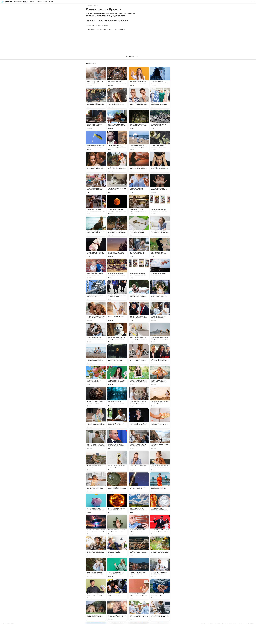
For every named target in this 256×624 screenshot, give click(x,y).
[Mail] (2, 1)
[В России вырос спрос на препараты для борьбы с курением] (139, 184)
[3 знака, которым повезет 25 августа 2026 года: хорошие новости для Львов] (160, 290)
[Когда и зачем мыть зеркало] (117, 312)
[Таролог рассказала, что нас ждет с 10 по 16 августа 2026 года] (160, 205)
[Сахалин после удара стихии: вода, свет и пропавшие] (139, 568)
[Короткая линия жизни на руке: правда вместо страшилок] (117, 525)
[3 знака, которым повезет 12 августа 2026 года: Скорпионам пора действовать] (96, 547)
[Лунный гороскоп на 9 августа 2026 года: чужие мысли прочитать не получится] (139, 397)
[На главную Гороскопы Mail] (7, 1)
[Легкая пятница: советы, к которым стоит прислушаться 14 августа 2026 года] (139, 141)
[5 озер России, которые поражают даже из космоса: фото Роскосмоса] (160, 248)
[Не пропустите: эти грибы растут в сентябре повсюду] (160, 589)
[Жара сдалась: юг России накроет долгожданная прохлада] (96, 205)
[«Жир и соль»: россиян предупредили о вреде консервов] (117, 482)
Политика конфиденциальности (247, 623)
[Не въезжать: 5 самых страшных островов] (160, 440)
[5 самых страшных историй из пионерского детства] (117, 461)
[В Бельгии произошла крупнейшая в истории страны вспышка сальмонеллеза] (160, 418)
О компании (7, 623)
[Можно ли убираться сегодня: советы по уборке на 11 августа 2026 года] (96, 418)
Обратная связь (224, 623)
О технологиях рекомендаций (234, 623)
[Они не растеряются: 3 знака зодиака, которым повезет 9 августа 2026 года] (160, 376)
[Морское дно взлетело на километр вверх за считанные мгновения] (139, 504)
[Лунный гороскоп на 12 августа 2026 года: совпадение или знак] (139, 376)
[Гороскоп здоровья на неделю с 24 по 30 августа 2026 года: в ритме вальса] (117, 269)
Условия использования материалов (213, 623)
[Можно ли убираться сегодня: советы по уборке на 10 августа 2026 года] (96, 440)
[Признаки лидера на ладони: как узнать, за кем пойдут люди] (117, 611)
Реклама (12, 623)
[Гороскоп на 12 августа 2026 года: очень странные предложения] (117, 547)
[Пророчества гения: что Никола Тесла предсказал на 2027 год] (117, 333)
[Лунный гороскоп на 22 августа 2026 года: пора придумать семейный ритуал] (139, 440)
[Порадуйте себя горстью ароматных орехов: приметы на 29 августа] (139, 547)
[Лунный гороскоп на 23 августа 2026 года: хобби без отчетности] (160, 611)
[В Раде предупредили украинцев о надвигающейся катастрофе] (96, 141)
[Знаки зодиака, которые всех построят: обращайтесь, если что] (139, 611)
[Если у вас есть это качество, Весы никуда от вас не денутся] (96, 354)
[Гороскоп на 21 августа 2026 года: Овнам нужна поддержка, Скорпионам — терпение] (139, 589)
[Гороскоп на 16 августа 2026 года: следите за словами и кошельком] (139, 525)
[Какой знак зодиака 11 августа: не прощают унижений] (96, 269)
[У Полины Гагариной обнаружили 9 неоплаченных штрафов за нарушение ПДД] (139, 418)
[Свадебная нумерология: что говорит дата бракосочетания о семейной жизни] (117, 162)
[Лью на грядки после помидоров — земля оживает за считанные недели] (160, 547)
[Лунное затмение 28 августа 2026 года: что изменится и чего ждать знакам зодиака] (117, 205)
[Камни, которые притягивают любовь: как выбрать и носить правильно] (96, 568)
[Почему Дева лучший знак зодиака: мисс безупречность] (96, 333)
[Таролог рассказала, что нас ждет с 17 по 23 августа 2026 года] (139, 269)
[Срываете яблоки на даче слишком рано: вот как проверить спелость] (96, 376)
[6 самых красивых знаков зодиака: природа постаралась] (139, 205)
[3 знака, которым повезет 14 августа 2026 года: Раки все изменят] (117, 568)
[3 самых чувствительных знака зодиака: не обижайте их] (96, 77)
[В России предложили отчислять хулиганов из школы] (117, 290)
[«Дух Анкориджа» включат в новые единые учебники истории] (139, 312)
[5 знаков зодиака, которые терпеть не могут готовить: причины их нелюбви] (117, 98)
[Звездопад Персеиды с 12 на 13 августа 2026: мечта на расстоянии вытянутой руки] (139, 482)
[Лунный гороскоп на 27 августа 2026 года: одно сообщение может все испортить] (139, 354)
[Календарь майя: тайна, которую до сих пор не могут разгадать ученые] (96, 397)
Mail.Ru (2, 623)
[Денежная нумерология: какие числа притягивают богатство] (117, 376)
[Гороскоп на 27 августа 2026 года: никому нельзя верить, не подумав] (160, 226)
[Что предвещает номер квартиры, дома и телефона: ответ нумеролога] (117, 397)
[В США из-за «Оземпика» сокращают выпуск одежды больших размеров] (160, 98)
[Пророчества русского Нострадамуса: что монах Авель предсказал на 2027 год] (160, 77)
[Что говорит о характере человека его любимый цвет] (160, 482)
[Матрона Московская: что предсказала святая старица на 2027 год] (117, 77)
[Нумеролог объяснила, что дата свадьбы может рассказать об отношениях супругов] (96, 162)
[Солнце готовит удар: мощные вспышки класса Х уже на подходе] (117, 504)
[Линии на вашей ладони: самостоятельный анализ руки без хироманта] (160, 184)
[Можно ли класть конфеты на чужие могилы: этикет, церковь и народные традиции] (139, 120)
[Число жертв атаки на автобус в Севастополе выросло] (160, 269)
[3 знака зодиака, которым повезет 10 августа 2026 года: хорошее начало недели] (139, 290)
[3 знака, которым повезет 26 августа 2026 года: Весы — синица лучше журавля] (96, 120)
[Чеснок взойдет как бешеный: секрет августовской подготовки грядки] (96, 248)
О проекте (203, 623)
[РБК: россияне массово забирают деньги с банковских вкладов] (96, 504)
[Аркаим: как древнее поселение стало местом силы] (96, 461)
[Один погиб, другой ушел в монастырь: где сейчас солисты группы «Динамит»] (160, 354)
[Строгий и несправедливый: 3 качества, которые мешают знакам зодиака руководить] (160, 568)
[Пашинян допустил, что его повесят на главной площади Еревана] (117, 440)
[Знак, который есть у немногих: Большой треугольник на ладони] (139, 77)
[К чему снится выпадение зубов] (139, 461)
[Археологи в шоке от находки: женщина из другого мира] (139, 226)
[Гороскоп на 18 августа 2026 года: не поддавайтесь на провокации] (160, 312)
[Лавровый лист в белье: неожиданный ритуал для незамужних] (160, 141)
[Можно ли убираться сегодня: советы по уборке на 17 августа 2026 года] (139, 333)
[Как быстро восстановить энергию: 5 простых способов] (96, 482)
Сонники (96, 5)
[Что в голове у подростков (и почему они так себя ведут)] (96, 184)
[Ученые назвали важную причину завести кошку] (117, 184)
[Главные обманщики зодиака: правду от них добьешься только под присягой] (139, 98)
